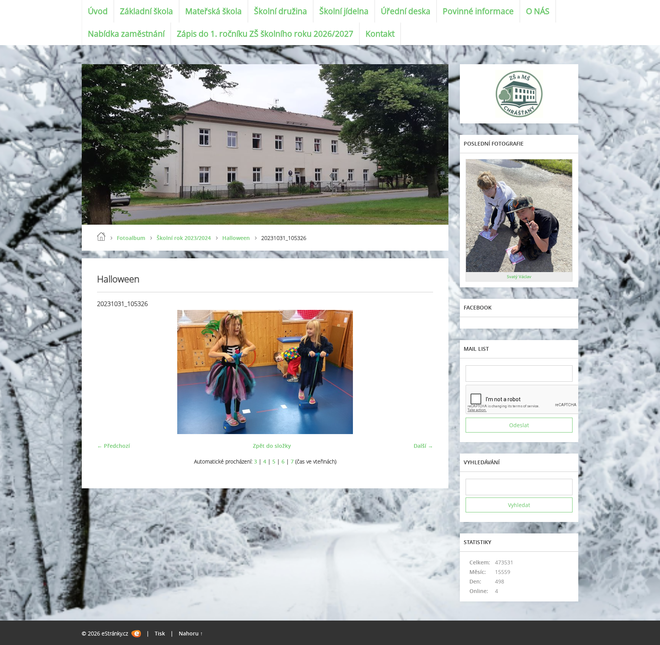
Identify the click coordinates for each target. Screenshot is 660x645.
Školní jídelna (344, 11)
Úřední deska (405, 11)
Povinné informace (478, 11)
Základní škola (146, 11)
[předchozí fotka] (109, 372)
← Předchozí (113, 445)
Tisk (160, 633)
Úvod (98, 11)
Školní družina (280, 11)
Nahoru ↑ (191, 633)
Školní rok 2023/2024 (184, 237)
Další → (423, 445)
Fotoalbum (131, 237)
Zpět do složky (272, 445)
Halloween (236, 237)
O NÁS (538, 11)
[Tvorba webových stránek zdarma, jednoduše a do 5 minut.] (136, 633)
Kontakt (380, 33)
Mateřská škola (213, 11)
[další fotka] (420, 372)
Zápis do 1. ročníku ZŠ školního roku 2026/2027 (265, 33)
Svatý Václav (519, 276)
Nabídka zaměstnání (126, 33)
